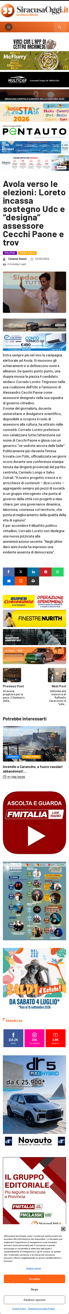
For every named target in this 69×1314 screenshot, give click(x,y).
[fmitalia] (34, 147)
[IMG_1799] (34, 601)
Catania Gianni (17, 258)
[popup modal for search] (60, 27)
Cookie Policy (19, 1309)
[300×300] (34, 979)
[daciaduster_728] (34, 325)
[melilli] (34, 901)
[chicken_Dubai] (34, 60)
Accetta (34, 1279)
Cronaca (13, 757)
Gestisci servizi (33, 1268)
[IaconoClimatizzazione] (34, 342)
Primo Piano (27, 253)
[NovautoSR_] (34, 1102)
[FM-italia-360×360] (34, 822)
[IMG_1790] (34, 131)
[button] (63, 1229)
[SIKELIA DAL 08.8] (34, 163)
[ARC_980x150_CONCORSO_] (34, 44)
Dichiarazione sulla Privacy (41, 1309)
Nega (34, 1289)
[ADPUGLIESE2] (34, 655)
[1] (34, 1204)
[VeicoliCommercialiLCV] (34, 79)
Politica (10, 253)
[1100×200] (34, 95)
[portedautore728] (34, 618)
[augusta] (34, 112)
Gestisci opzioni (34, 1300)
